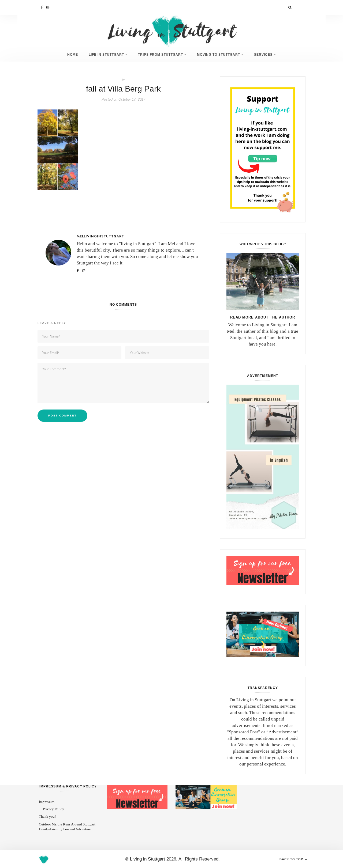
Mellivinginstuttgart (100, 236)
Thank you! (47, 816)
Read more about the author (262, 317)
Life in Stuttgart (106, 54)
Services (263, 54)
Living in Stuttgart (147, 859)
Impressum (46, 802)
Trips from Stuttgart (160, 54)
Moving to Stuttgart (218, 54)
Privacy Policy (53, 809)
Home (72, 54)
